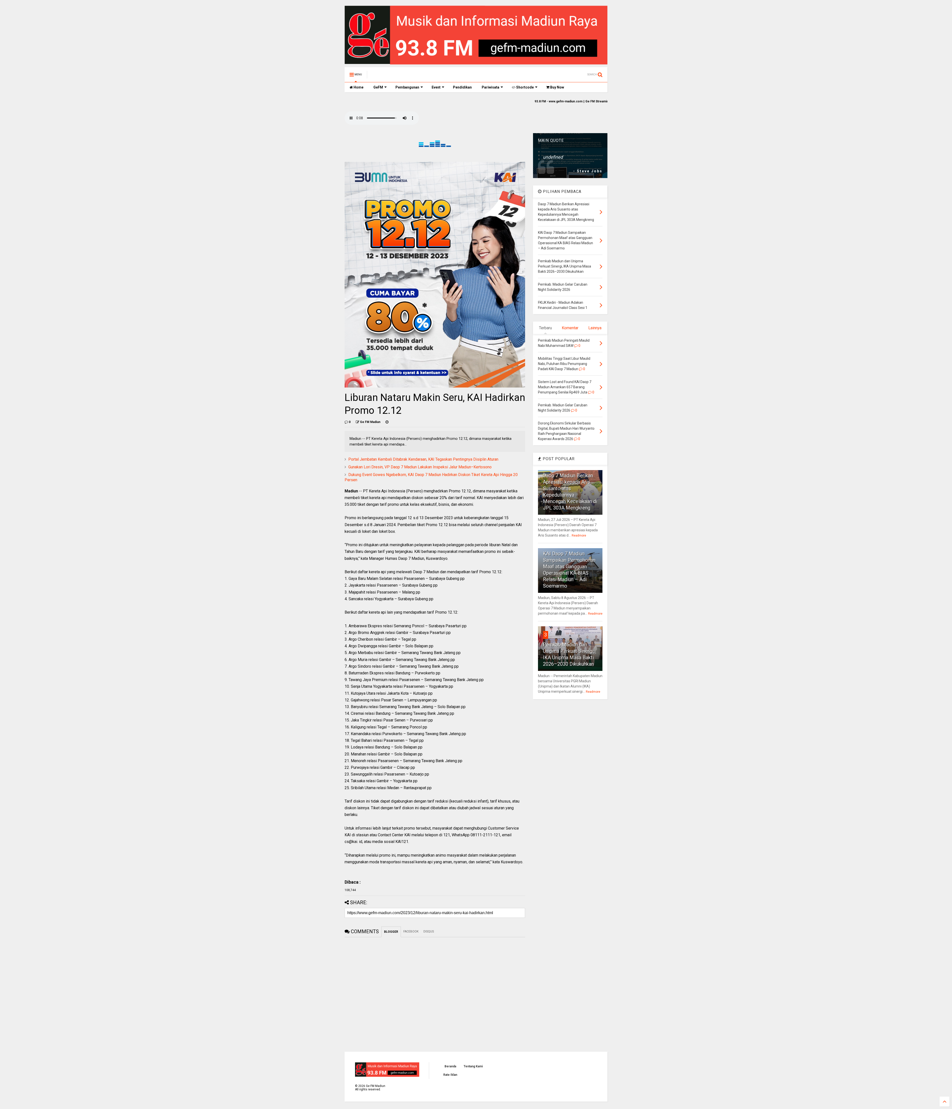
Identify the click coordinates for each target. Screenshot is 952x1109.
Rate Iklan (450, 1075)
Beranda (450, 1066)
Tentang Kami (473, 1066)
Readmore (579, 535)
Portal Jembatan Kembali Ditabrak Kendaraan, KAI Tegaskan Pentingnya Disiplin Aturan (423, 459)
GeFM (378, 87)
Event (436, 87)
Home (358, 87)
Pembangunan (407, 87)
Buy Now (556, 87)
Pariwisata (490, 87)
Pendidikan (462, 87)
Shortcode (524, 87)
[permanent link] (387, 422)
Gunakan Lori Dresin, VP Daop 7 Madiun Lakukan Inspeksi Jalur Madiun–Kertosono (420, 467)
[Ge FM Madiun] (396, 76)
